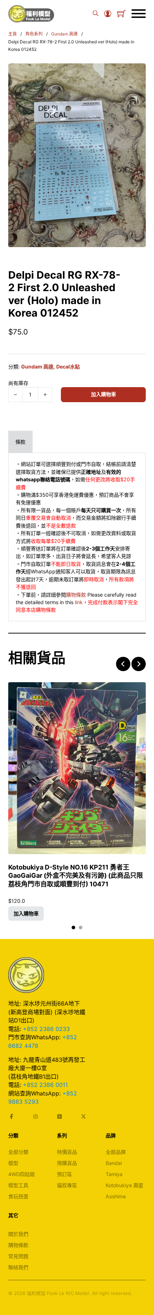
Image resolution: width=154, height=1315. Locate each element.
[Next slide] (138, 664)
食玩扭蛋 (18, 1196)
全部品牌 (116, 1152)
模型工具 (18, 1185)
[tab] (20, 442)
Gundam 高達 (64, 34)
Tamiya (114, 1174)
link (79, 602)
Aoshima (116, 1196)
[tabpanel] (77, 536)
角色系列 (34, 34)
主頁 (12, 34)
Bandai (114, 1163)
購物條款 (76, 595)
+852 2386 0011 (45, 1084)
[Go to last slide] (123, 664)
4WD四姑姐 (21, 1174)
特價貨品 (67, 1152)
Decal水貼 (68, 366)
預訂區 (64, 1174)
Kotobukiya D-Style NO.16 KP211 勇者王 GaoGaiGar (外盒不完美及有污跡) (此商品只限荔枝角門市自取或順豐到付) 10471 (75, 875)
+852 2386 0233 (46, 1028)
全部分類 (18, 1152)
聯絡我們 (18, 1267)
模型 (13, 1163)
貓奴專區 (67, 1185)
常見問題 (18, 1256)
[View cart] (121, 13)
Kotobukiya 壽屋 (124, 1185)
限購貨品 (67, 1163)
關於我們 (18, 1234)
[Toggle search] (95, 13)
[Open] (138, 13)
